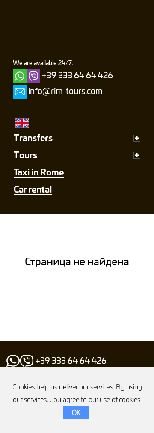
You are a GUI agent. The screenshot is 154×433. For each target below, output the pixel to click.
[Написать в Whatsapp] (20, 76)
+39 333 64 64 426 (77, 76)
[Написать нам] (20, 92)
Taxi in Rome (39, 173)
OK (76, 412)
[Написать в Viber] (33, 76)
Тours (25, 155)
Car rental (33, 190)
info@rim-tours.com (65, 92)
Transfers (33, 138)
